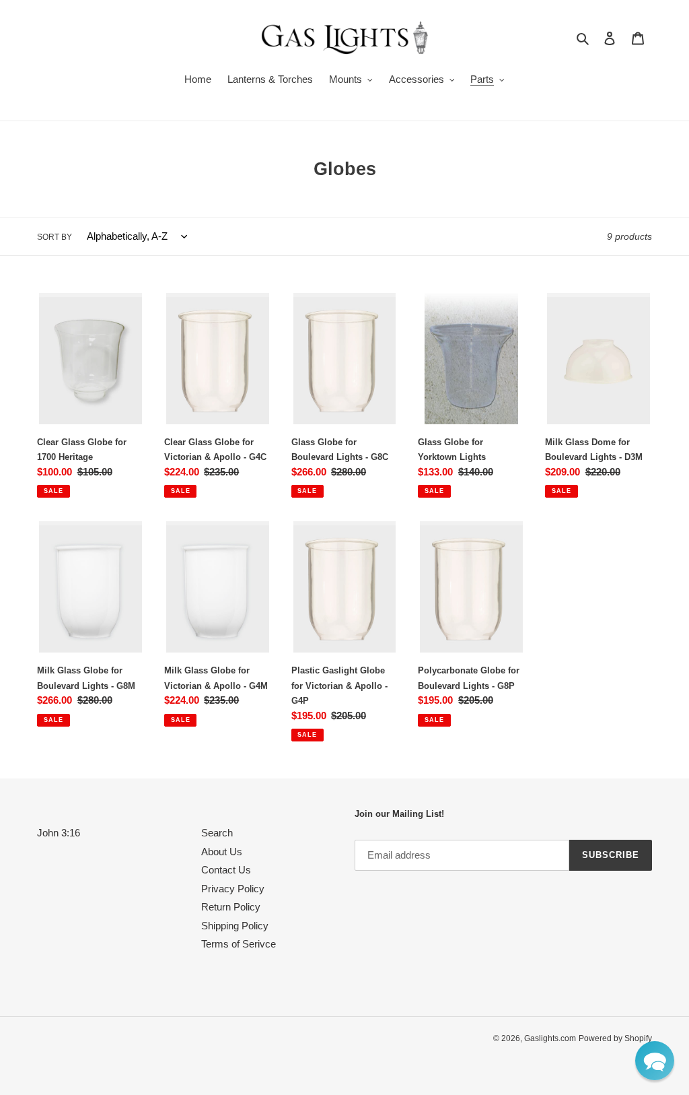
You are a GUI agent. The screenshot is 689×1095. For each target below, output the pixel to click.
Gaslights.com (550, 1038)
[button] (654, 1060)
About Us (221, 851)
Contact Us (226, 869)
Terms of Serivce (238, 944)
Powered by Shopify (615, 1038)
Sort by (54, 237)
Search (217, 832)
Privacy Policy (232, 888)
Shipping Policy (234, 925)
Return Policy (230, 906)
